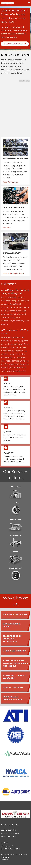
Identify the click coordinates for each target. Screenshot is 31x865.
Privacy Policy (5, 857)
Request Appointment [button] (13, 44)
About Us (6, 228)
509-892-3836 (11, 837)
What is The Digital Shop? (13, 273)
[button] (15, 104)
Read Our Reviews (10, 182)
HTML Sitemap (5, 859)
